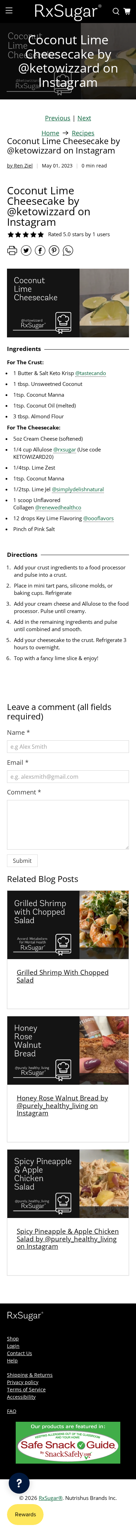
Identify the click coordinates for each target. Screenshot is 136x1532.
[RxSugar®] (68, 11)
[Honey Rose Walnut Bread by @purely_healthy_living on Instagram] (68, 1050)
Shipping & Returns (30, 1375)
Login (13, 1346)
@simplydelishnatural (78, 489)
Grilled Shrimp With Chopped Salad (63, 976)
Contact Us (19, 1353)
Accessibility (21, 1396)
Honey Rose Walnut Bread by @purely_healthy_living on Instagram (62, 1105)
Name (18, 732)
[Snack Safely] (68, 1461)
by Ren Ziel (20, 165)
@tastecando (90, 372)
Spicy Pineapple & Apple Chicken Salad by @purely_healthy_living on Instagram (68, 1238)
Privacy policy (22, 1382)
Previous (57, 118)
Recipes (83, 133)
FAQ (11, 1411)
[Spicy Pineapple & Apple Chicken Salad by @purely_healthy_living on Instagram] (68, 1184)
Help (12, 1360)
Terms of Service (26, 1389)
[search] (116, 11)
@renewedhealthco (58, 507)
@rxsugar (64, 449)
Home (50, 133)
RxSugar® (50, 1497)
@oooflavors (98, 518)
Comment (24, 792)
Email (18, 762)
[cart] (127, 11)
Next (84, 118)
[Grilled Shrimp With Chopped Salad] (68, 925)
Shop (13, 1338)
